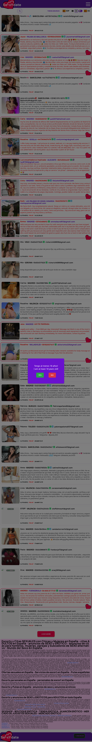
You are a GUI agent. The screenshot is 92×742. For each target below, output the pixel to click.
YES (40, 375)
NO (52, 375)
